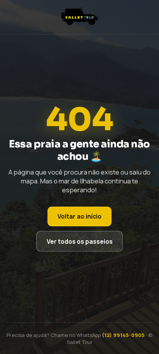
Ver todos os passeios (80, 241)
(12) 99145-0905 (123, 335)
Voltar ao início (79, 216)
